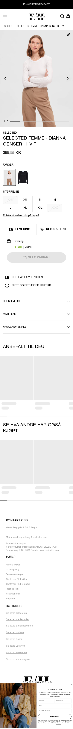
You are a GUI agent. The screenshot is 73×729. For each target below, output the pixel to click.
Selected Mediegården (17, 619)
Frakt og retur (12, 589)
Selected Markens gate (18, 659)
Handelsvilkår (13, 565)
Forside (8, 26)
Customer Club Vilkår (17, 579)
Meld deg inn (55, 716)
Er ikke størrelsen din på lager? (21, 216)
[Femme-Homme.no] (36, 16)
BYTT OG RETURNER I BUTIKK (36, 4)
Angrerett (10, 599)
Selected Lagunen (15, 646)
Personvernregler (14, 574)
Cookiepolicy (12, 570)
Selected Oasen (14, 639)
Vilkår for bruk (13, 594)
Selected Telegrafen (16, 613)
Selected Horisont (15, 633)
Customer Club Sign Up (18, 584)
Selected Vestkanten (16, 653)
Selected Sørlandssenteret (19, 626)
